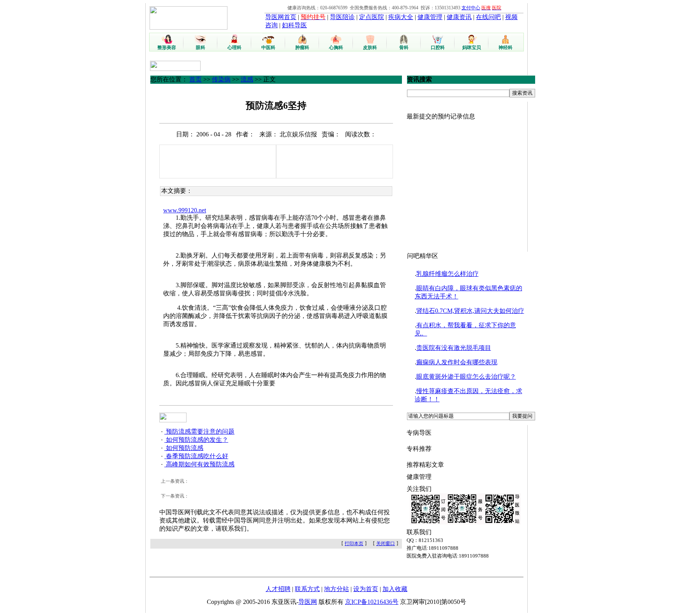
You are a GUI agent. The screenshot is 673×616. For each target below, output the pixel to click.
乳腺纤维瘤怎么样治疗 (447, 273)
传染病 (221, 79)
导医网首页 (280, 17)
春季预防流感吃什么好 (196, 456)
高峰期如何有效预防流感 (199, 464)
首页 (195, 79)
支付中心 (471, 8)
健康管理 (430, 17)
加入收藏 (394, 589)
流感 (247, 79)
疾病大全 (400, 17)
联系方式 (307, 589)
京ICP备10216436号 (371, 601)
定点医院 (371, 17)
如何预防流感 (183, 448)
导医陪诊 (342, 17)
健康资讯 (459, 17)
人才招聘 (278, 589)
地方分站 (336, 589)
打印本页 (354, 543)
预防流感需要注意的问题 (199, 431)
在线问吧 (488, 17)
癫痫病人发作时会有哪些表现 (456, 362)
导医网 (307, 601)
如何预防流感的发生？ (196, 439)
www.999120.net (184, 210)
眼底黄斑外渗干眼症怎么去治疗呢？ (466, 376)
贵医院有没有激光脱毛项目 (453, 347)
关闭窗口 (385, 543)
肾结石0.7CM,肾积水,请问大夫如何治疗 (470, 310)
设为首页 (365, 589)
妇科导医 (294, 25)
